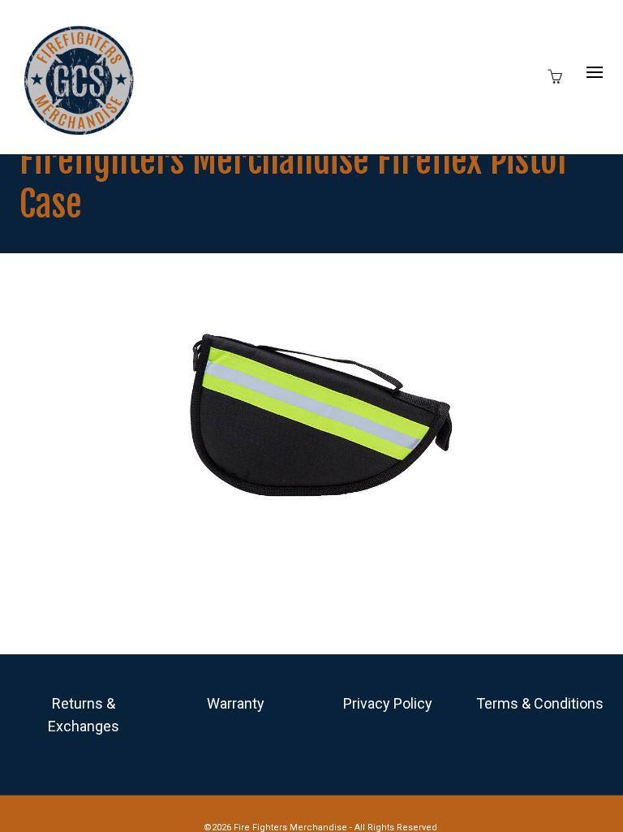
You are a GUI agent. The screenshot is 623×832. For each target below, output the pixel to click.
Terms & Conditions (540, 703)
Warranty (235, 703)
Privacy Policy (387, 703)
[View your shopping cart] (559, 75)
